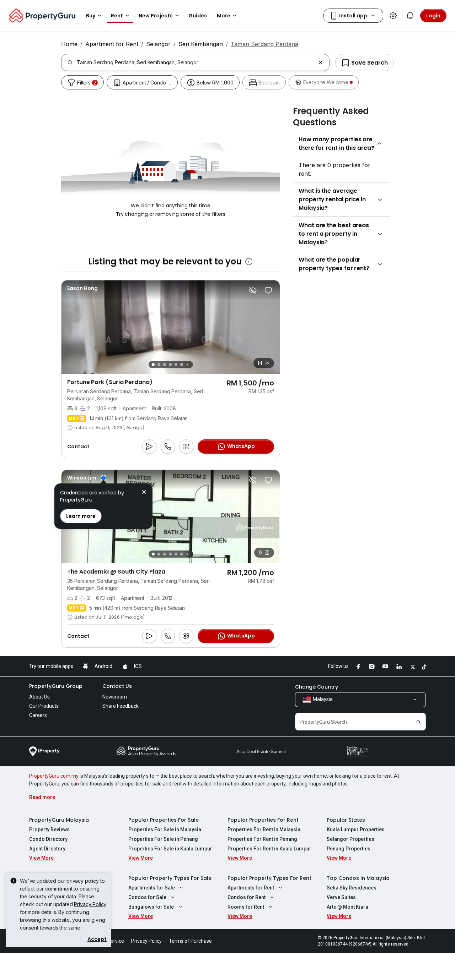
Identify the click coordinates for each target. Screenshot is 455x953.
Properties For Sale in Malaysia (164, 829)
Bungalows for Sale (151, 907)
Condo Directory (48, 839)
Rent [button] (117, 15)
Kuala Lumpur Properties (356, 829)
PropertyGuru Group (55, 686)
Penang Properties (348, 848)
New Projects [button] (156, 15)
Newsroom (114, 697)
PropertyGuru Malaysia (59, 819)
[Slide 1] (153, 364)
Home (69, 44)
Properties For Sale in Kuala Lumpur (170, 848)
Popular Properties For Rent (263, 819)
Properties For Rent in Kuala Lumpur (269, 848)
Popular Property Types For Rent (269, 878)
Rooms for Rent (246, 907)
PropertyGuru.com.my (54, 776)
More (223, 15)
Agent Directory (47, 848)
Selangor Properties (350, 839)
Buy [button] (90, 15)
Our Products (44, 706)
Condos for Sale (147, 897)
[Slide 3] (164, 364)
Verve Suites (341, 897)
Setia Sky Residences (351, 888)
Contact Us (117, 686)
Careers (38, 715)
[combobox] (196, 62)
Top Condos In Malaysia (358, 878)
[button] (144, 493)
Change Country (316, 686)
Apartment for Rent (111, 44)
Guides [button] (197, 15)
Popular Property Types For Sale (170, 878)
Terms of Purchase (190, 941)
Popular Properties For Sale (163, 819)
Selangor (158, 44)
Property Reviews (49, 829)
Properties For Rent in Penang (262, 839)
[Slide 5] (176, 364)
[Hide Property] (252, 290)
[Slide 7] (187, 365)
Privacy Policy (90, 904)
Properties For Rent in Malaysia (264, 829)
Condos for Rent (247, 897)
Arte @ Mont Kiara (347, 907)
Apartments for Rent (251, 888)
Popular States (346, 819)
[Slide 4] (170, 364)
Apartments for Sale (151, 888)
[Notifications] (410, 16)
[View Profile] (82, 288)
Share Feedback (120, 706)
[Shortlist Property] (268, 290)
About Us (39, 697)
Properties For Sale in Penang (163, 839)
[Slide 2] (158, 364)
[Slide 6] (181, 364)
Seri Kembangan (200, 44)
